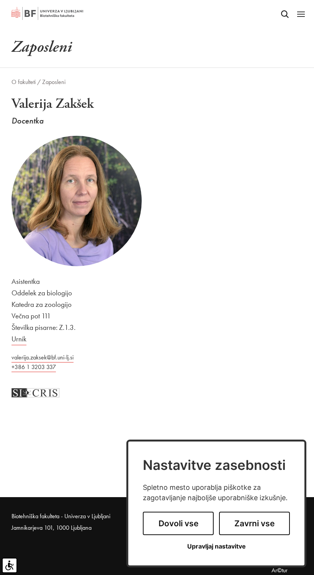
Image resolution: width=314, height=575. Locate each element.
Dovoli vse (178, 523)
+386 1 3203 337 (33, 367)
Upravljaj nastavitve (216, 546)
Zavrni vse (254, 523)
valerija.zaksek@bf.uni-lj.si (42, 357)
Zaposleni (53, 82)
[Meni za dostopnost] (9, 565)
